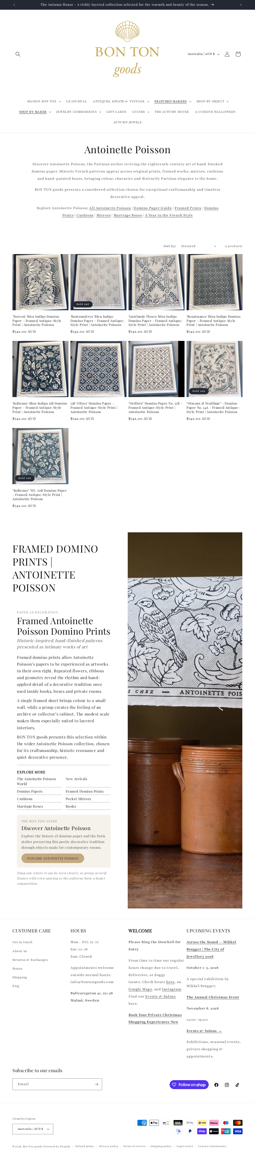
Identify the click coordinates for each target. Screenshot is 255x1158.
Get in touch (22, 942)
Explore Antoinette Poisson (52, 858)
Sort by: (170, 246)
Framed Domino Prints (85, 791)
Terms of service (134, 1146)
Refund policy (84, 1146)
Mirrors (103, 215)
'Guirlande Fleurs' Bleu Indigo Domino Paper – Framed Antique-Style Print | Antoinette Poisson (155, 320)
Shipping (19, 977)
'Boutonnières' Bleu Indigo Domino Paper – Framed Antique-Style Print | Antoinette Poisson (97, 320)
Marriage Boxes (128, 215)
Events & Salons (160, 996)
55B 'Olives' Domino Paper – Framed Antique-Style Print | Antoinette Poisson (94, 407)
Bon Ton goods (33, 1146)
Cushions (85, 215)
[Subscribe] (96, 1084)
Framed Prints (188, 208)
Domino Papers (30, 791)
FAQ (15, 986)
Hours (17, 969)
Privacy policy (109, 1146)
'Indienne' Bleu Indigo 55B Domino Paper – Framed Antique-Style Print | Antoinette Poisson (39, 407)
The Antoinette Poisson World (36, 781)
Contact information (212, 1146)
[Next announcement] (240, 4)
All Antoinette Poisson (110, 208)
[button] (17, 54)
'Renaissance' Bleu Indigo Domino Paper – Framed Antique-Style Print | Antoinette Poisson (213, 320)
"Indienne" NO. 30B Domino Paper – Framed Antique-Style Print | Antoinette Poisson (39, 494)
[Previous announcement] (14, 4)
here (170, 982)
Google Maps (140, 989)
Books (71, 806)
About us (19, 951)
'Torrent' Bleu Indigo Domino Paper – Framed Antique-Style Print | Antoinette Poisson (37, 320)
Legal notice (185, 1146)
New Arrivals (76, 778)
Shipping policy (161, 1146)
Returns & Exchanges (30, 960)
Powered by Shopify (57, 1146)
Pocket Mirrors (78, 798)
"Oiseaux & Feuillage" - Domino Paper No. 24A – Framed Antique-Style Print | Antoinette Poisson (213, 407)
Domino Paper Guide (152, 208)
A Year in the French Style (169, 215)
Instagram (171, 989)
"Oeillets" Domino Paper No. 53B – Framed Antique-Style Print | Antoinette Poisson (155, 407)
